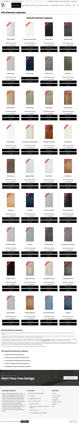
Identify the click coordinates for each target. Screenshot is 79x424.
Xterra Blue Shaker (48, 313)
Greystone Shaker (68, 210)
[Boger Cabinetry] (3, 5)
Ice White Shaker (11, 244)
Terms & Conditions (56, 395)
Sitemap (54, 404)
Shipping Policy (55, 399)
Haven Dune (68, 142)
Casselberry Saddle (49, 142)
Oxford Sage (30, 107)
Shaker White (11, 39)
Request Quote (58, 1)
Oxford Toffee (68, 107)
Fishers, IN (52, 1)
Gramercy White (49, 210)
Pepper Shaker (10, 278)
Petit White (49, 176)
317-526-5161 (5, 1)
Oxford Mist (48, 107)
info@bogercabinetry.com (17, 1)
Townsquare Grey (68, 278)
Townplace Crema (48, 278)
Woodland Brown (30, 313)
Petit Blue (30, 210)
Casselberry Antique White (30, 142)
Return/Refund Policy (56, 402)
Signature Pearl (29, 278)
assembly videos (46, 340)
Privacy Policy (55, 397)
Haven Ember (11, 176)
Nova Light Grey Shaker (68, 244)
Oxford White (11, 142)
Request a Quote (70, 378)
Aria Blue (68, 313)
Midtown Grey (49, 244)
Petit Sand (11, 210)
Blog (53, 406)
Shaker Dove (10, 73)
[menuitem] (16, 5)
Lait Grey (29, 244)
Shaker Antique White (30, 39)
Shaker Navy (30, 73)
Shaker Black (49, 39)
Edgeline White (29, 176)
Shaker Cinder (68, 39)
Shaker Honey (11, 107)
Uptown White (11, 313)
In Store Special (65, 1)
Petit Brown (68, 176)
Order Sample (10, 47)
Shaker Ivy (68, 73)
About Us (54, 393)
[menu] (41, 5)
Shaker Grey (49, 73)
